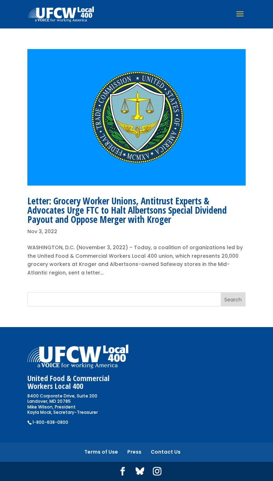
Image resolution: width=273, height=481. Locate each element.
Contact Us (166, 451)
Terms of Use (101, 451)
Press (134, 451)
